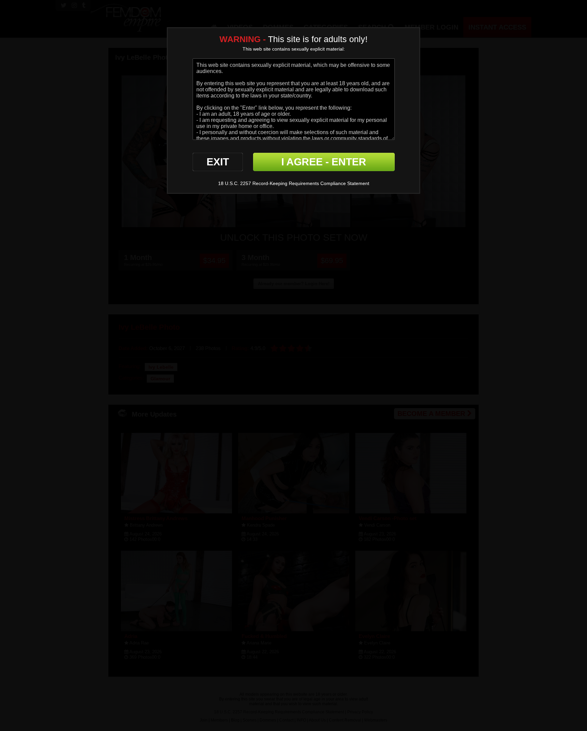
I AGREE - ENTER (323, 161)
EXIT (218, 161)
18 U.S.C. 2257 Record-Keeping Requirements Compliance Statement (293, 183)
